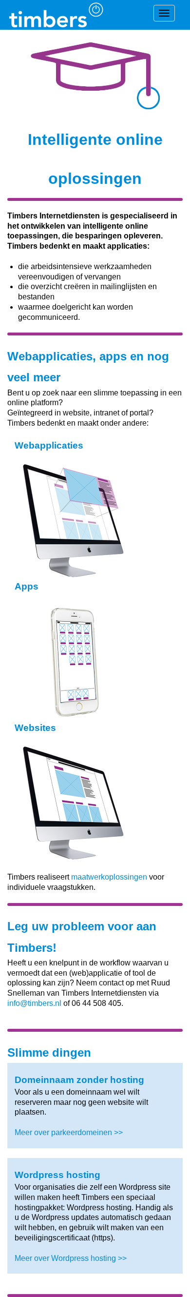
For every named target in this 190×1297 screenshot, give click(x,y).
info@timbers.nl (34, 1003)
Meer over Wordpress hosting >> (71, 1258)
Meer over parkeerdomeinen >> (69, 1132)
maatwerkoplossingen (109, 877)
